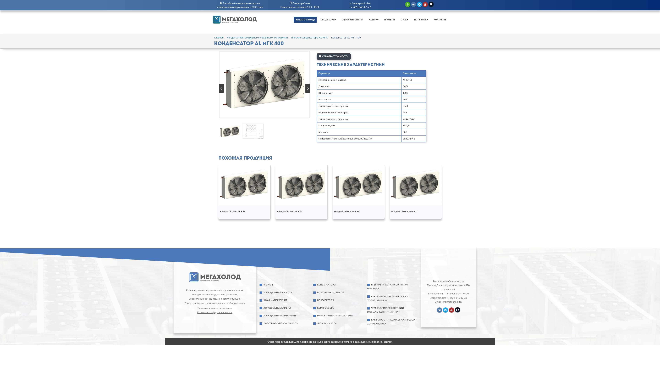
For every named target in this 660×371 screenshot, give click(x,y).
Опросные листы (352, 19)
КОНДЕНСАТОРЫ (326, 284)
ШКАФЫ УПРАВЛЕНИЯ (275, 300)
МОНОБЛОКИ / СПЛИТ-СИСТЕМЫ (335, 315)
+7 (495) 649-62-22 (360, 6)
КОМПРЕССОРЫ (325, 308)
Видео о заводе (305, 19)
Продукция (328, 19)
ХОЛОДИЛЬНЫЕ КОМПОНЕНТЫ (280, 315)
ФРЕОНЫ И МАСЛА (326, 323)
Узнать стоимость (334, 56)
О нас (404, 19)
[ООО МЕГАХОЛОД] (234, 19)
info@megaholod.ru (360, 3)
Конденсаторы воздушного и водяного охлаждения (257, 37)
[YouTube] (425, 4)
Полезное (420, 19)
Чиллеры (268, 284)
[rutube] (431, 4)
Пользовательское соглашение (214, 308)
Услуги (372, 19)
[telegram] (419, 4)
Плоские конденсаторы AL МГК (309, 37)
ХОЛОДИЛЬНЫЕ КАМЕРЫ (277, 308)
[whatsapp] (407, 4)
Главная (219, 37)
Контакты (440, 19)
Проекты (389, 19)
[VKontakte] (413, 4)
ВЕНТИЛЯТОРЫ (325, 300)
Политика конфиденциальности (215, 312)
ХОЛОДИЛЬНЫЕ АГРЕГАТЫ (277, 292)
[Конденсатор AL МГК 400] (264, 84)
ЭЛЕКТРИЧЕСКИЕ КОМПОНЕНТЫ (280, 323)
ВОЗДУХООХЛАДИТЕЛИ (330, 292)
